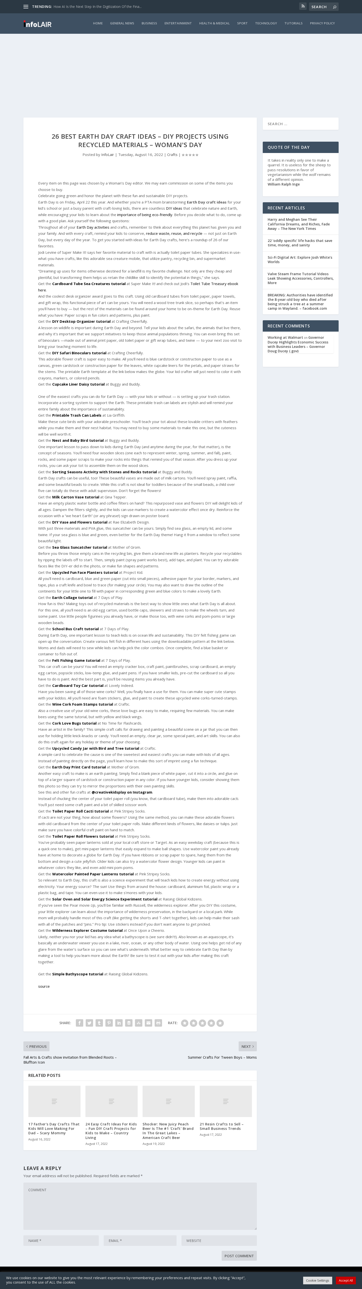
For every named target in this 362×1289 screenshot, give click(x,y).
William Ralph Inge (284, 184)
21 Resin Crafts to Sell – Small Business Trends (222, 1126)
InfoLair (107, 154)
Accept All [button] (346, 1280)
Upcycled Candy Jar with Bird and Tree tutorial (95, 748)
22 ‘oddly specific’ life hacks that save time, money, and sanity (300, 242)
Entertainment (178, 23)
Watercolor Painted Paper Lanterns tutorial (93, 873)
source (44, 986)
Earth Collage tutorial (72, 597)
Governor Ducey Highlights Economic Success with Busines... (101, 6)
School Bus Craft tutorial (75, 628)
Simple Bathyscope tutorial (77, 973)
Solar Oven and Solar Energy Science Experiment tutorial (104, 899)
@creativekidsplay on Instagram (122, 792)
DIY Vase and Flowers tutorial (79, 522)
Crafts (172, 154)
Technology (266, 23)
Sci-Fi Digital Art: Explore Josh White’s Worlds (300, 259)
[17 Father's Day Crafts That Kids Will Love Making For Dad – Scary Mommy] (54, 1101)
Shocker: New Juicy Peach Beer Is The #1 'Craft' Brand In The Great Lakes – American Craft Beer (168, 1131)
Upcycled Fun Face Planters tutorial (85, 572)
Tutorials (293, 23)
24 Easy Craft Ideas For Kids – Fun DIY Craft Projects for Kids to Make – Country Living (111, 1131)
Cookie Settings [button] (317, 1280)
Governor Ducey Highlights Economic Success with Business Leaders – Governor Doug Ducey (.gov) (298, 344)
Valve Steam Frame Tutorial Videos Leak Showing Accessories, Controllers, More (301, 278)
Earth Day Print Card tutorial (79, 766)
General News (122, 23)
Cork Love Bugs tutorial (74, 723)
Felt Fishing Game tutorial (76, 660)
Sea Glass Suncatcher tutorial (79, 547)
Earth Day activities (93, 227)
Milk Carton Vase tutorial (75, 496)
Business (149, 23)
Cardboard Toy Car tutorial (77, 685)
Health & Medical (214, 23)
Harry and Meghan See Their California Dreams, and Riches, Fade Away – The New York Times (299, 224)
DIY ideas (174, 208)
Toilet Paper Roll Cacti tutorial (80, 811)
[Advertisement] (181, 70)
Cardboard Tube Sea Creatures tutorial (89, 283)
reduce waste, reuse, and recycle (174, 233)
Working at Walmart (285, 337)
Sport (242, 23)
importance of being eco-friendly (144, 214)
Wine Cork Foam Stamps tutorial (82, 704)
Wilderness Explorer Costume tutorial (87, 930)
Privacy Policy (322, 23)
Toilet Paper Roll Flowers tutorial (83, 836)
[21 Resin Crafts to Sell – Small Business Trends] (226, 1101)
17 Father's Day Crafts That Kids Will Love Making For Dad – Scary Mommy (54, 1128)
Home (98, 23)
